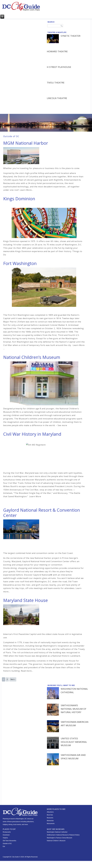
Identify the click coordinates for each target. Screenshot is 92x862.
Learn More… (26, 190)
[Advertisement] (20, 35)
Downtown (6, 835)
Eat (4, 846)
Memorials (50, 820)
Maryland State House (25, 600)
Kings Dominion (19, 199)
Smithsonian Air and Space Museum (73, 756)
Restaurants (7, 832)
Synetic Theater (70, 35)
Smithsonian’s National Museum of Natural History (73, 709)
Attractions (50, 812)
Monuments (51, 823)
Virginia (5, 838)
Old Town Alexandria (9, 841)
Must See (50, 815)
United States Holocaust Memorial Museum (74, 742)
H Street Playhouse (59, 67)
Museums (50, 818)
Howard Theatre (57, 51)
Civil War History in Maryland (32, 434)
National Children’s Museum (31, 357)
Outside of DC (7, 843)
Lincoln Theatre (57, 98)
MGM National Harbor (25, 143)
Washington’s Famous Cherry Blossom (59, 838)
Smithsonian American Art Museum (74, 723)
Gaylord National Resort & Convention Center (41, 512)
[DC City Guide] (21, 6)
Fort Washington (20, 263)
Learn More (35, 496)
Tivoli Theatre (55, 82)
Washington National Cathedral (74, 690)
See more (62, 425)
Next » (13, 679)
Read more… (27, 671)
